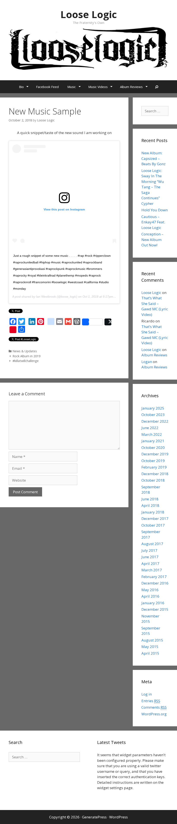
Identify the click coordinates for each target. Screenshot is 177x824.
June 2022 (149, 427)
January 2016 (152, 602)
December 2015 (154, 609)
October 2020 (153, 447)
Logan (146, 361)
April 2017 (150, 563)
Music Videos (98, 87)
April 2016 (150, 596)
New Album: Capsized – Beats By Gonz (153, 158)
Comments (154, 707)
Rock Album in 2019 (26, 356)
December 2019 (154, 453)
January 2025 (152, 408)
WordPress (118, 817)
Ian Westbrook (46, 296)
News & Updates (25, 351)
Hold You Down (154, 209)
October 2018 (153, 480)
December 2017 (154, 518)
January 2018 (152, 512)
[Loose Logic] (88, 47)
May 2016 (149, 589)
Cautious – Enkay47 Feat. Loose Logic (153, 222)
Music (71, 87)
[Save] (13, 329)
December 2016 (154, 583)
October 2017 (153, 525)
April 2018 (150, 505)
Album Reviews (131, 87)
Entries (150, 700)
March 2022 (151, 434)
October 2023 (153, 414)
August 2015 (152, 640)
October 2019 (153, 460)
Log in (146, 694)
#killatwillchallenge (26, 361)
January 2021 (152, 440)
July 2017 (149, 550)
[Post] (108, 321)
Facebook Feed (47, 87)
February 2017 (154, 576)
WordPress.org (154, 713)
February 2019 (154, 467)
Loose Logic (88, 14)
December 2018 (154, 473)
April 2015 (150, 653)
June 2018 (149, 498)
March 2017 (151, 569)
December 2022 (154, 421)
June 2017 (149, 556)
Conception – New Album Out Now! (152, 239)
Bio (21, 87)
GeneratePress (94, 817)
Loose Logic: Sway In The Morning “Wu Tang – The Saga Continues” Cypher (152, 187)
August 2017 (152, 543)
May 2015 (149, 646)
